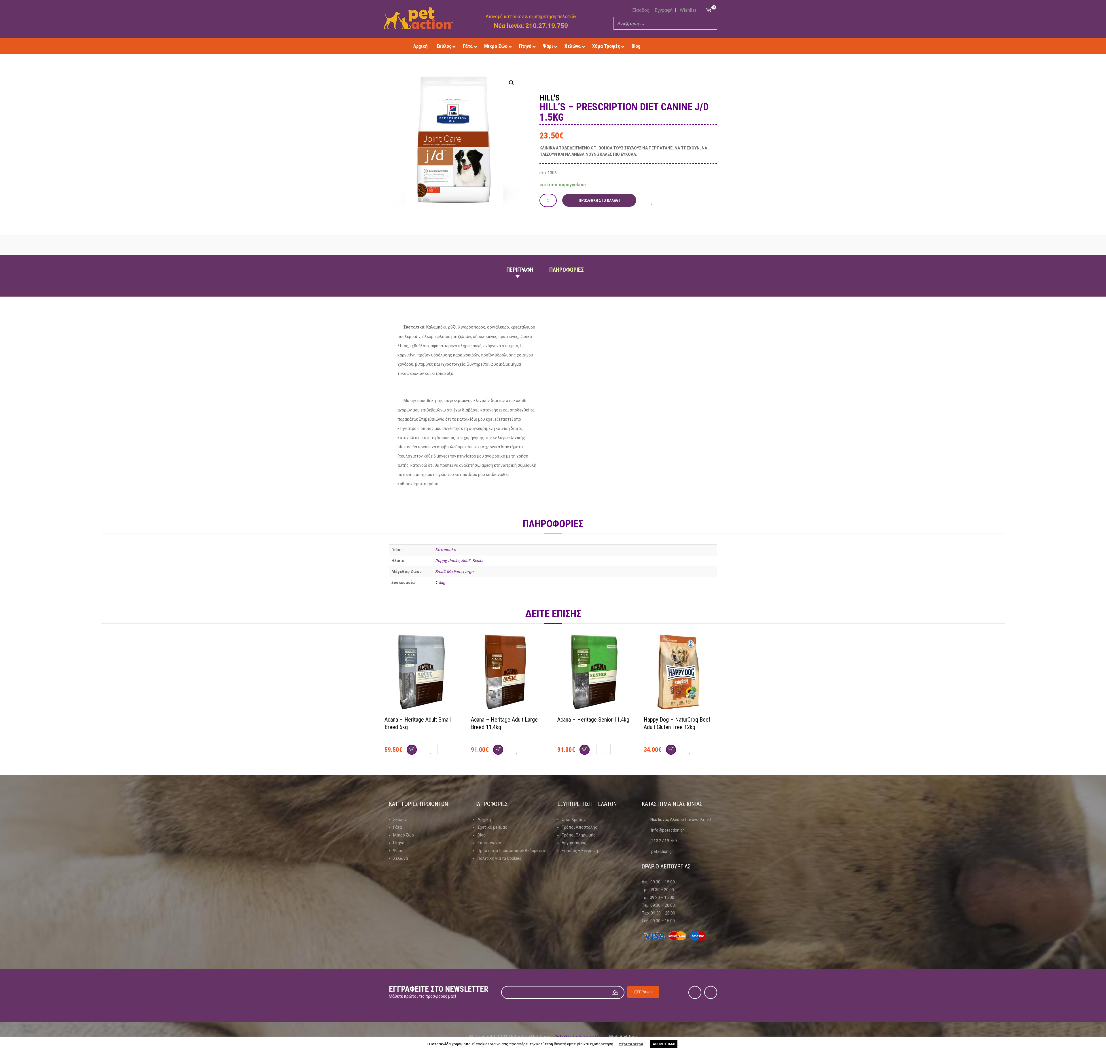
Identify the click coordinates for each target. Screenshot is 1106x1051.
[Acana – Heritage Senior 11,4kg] (596, 673)
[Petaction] (418, 18)
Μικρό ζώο (403, 835)
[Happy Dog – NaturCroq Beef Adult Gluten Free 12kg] (682, 673)
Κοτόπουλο (445, 549)
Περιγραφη (519, 269)
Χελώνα (400, 858)
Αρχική (484, 819)
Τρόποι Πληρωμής (579, 835)
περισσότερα (631, 1044)
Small (440, 571)
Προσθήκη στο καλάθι (599, 200)
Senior (478, 560)
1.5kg (440, 582)
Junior (453, 560)
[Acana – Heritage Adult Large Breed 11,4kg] (510, 673)
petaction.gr (662, 851)
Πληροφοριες (566, 269)
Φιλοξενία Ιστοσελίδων (581, 1036)
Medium (454, 571)
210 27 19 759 (664, 840)
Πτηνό (398, 843)
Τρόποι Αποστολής (579, 827)
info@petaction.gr (667, 830)
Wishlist (688, 10)
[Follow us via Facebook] (669, 46)
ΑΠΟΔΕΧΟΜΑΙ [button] (664, 1044)
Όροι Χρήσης (574, 819)
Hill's (549, 98)
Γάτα (397, 827)
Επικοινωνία (489, 843)
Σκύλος (400, 819)
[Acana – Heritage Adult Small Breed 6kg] (423, 673)
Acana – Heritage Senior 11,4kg (593, 719)
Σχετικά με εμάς (492, 827)
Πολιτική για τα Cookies (499, 858)
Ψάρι (397, 850)
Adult (466, 560)
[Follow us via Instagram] (677, 46)
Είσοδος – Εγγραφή (652, 10)
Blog (482, 835)
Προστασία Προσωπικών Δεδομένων (512, 850)
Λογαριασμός (574, 843)
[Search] (711, 23)
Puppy (440, 560)
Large (468, 571)
